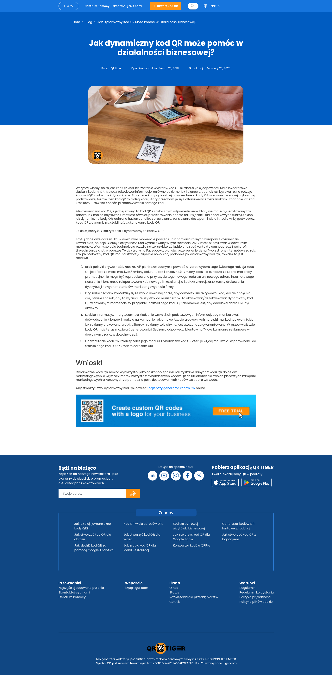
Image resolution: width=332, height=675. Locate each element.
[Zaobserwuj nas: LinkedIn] (152, 476)
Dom (76, 22)
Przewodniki (70, 582)
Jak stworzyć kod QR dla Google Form (191, 536)
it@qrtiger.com (136, 588)
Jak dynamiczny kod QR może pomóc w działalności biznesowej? (146, 22)
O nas (173, 588)
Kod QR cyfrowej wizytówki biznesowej (189, 526)
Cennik (174, 602)
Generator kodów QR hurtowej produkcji (238, 526)
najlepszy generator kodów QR (171, 388)
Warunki (247, 582)
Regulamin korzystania (256, 592)
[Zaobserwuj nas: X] (199, 476)
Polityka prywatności (255, 597)
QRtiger (116, 68)
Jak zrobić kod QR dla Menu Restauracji (139, 547)
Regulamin (247, 588)
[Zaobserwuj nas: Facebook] (187, 476)
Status (174, 592)
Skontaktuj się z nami (74, 592)
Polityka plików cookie (256, 602)
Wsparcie (134, 582)
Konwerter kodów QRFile (191, 545)
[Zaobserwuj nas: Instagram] (176, 476)
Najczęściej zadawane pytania (81, 588)
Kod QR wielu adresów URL (143, 523)
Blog (88, 22)
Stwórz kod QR (167, 6)
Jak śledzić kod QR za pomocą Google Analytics (94, 547)
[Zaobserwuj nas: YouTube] (164, 476)
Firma (174, 582)
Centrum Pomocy (72, 597)
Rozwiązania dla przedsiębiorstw (193, 597)
